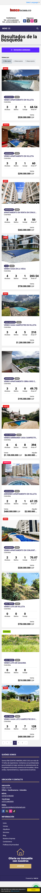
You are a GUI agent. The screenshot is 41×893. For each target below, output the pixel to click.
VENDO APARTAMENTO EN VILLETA (19, 100)
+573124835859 (13, 20)
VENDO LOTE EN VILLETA (14, 607)
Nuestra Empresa (9, 838)
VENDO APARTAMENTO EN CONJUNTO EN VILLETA (20, 550)
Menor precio (19, 61)
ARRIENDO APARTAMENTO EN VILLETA (20, 494)
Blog (4, 835)
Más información (15, 891)
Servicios (6, 832)
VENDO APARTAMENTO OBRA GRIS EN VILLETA (20, 381)
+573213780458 (11, 22)
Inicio (5, 823)
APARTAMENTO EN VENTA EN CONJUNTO (20, 212)
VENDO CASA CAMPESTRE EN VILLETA (20, 325)
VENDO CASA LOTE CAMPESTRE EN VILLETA (20, 719)
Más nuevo (7, 61)
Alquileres (6, 829)
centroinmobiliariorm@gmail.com (13, 807)
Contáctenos (7, 842)
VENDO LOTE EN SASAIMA (15, 663)
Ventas (5, 826)
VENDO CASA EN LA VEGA (15, 269)
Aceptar (33, 890)
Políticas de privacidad (11, 845)
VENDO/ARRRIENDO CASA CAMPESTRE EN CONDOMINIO (20, 438)
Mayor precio (31, 61)
